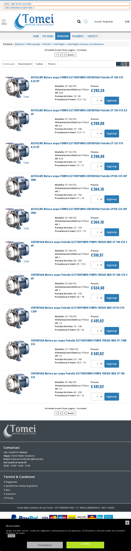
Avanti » (71, 54)
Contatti (93, 36)
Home (36, 36)
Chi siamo (47, 36)
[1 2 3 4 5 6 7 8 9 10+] (97, 101)
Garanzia (11, 493)
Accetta (85, 543)
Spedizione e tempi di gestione (22, 485)
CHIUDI (127, 523)
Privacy (11, 536)
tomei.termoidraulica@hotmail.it (27, 459)
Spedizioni (63, 36)
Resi (8, 489)
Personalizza (45, 545)
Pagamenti (78, 36)
